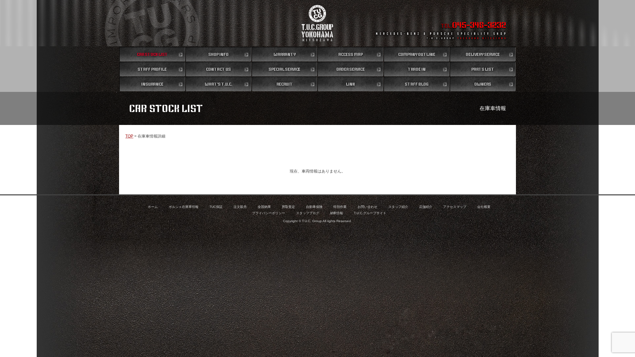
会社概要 (483, 207)
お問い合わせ (367, 207)
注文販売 (240, 207)
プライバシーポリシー (268, 213)
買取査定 (288, 207)
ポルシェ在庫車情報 (183, 207)
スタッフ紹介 (398, 207)
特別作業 (340, 207)
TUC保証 (216, 207)
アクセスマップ (454, 207)
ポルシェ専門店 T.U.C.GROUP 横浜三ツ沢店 (317, 23)
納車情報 (336, 213)
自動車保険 (314, 207)
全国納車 (264, 207)
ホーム (153, 207)
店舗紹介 (425, 207)
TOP (129, 136)
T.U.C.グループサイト (370, 213)
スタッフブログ (307, 213)
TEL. (473, 25)
